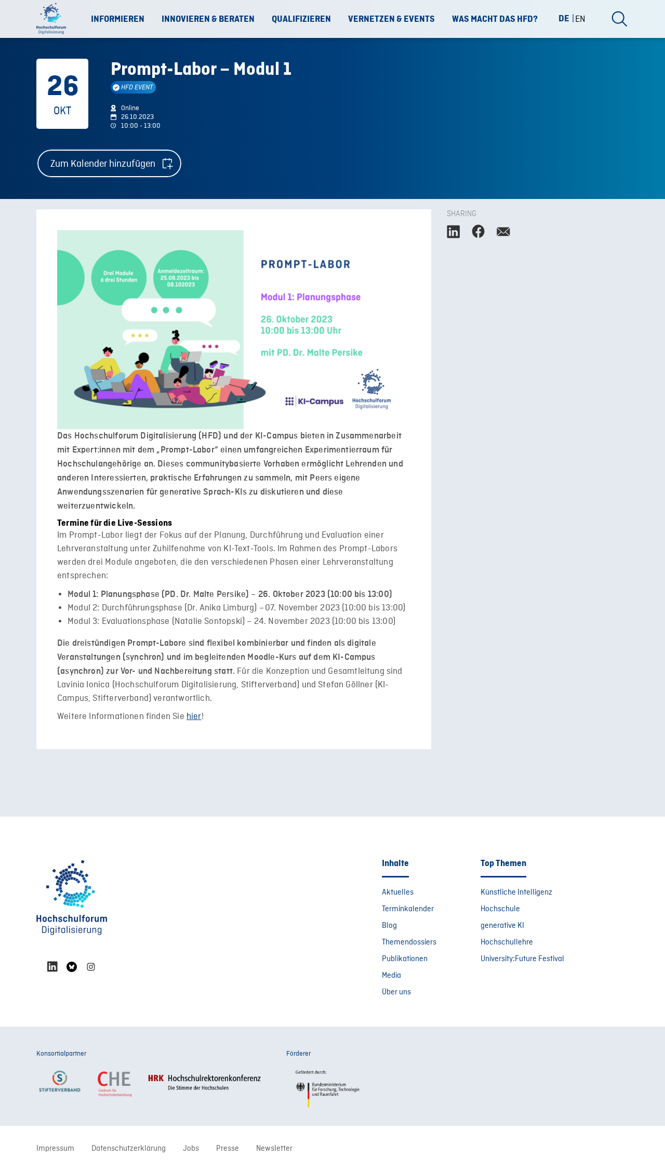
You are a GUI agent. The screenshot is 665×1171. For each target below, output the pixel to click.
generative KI (502, 926)
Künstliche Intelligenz (516, 892)
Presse (227, 1148)
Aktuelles (398, 892)
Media (391, 975)
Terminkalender (408, 909)
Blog (389, 926)
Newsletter (274, 1148)
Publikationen (405, 959)
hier (194, 716)
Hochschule (500, 909)
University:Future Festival (522, 959)
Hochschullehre (507, 942)
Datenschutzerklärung (128, 1148)
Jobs (191, 1148)
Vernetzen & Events (391, 19)
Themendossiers (409, 942)
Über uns (396, 992)
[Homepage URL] (54, 19)
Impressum (55, 1148)
